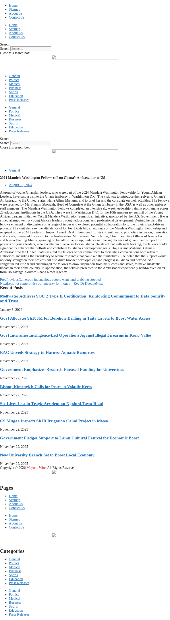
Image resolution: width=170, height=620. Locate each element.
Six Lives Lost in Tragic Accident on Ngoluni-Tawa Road (51, 403)
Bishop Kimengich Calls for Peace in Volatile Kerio (46, 386)
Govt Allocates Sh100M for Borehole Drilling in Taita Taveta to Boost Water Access (75, 318)
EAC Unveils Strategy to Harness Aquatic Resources (47, 352)
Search (5, 48)
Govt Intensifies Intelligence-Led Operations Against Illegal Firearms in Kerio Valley (76, 335)
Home (13, 5)
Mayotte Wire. (36, 467)
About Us (16, 13)
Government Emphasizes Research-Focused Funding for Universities (62, 369)
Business (15, 88)
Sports (13, 92)
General (14, 76)
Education (16, 96)
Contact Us (17, 17)
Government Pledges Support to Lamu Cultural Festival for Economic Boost (69, 438)
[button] (85, 44)
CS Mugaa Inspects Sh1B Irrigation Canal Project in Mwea (54, 421)
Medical (14, 84)
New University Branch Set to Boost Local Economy (47, 455)
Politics (14, 80)
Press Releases (19, 100)
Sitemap (14, 9)
